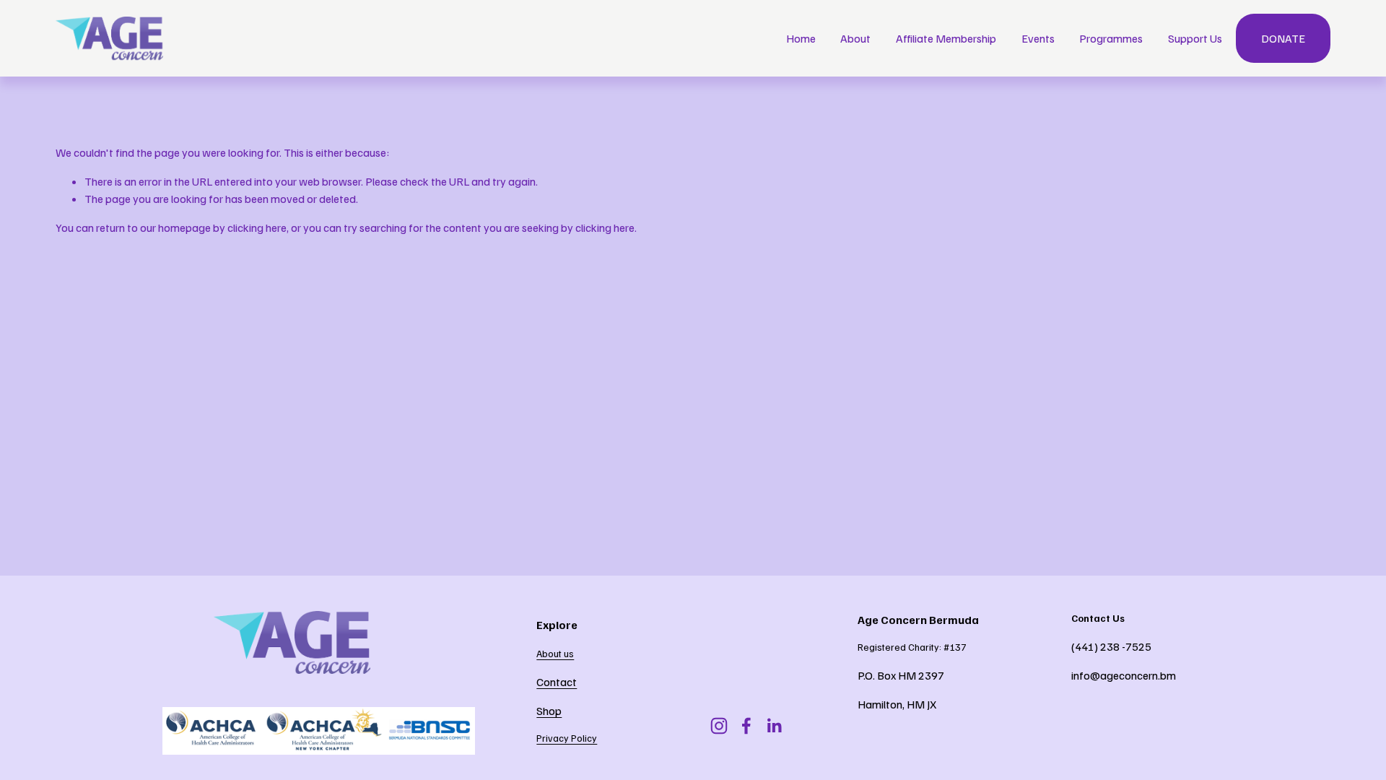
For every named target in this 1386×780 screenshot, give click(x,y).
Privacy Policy (566, 738)
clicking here (257, 227)
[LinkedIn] (774, 725)
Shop (549, 710)
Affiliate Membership (946, 38)
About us (555, 653)
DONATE (1283, 38)
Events (1038, 38)
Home (801, 38)
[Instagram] (719, 725)
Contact (556, 682)
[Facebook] (746, 725)
